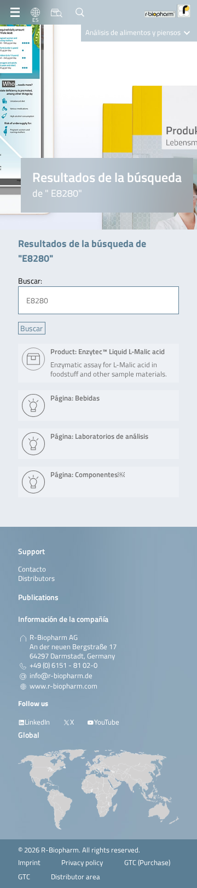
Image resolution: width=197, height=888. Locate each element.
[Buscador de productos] (56, 12)
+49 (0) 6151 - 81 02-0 (63, 666)
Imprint (29, 862)
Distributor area (75, 877)
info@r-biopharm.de (61, 676)
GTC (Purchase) (147, 862)
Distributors (36, 578)
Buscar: (30, 280)
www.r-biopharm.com (63, 686)
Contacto (32, 569)
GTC (24, 877)
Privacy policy (82, 862)
